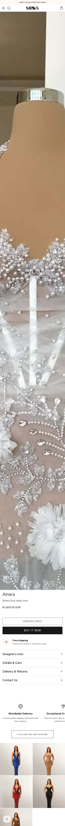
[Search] (9, 8)
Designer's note (13, 654)
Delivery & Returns (15, 671)
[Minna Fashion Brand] (32, 8)
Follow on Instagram (32, 734)
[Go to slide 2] (62, 587)
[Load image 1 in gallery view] (32, 301)
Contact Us (10, 680)
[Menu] (3, 8)
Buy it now (32, 630)
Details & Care (12, 663)
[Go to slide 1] (60, 587)
